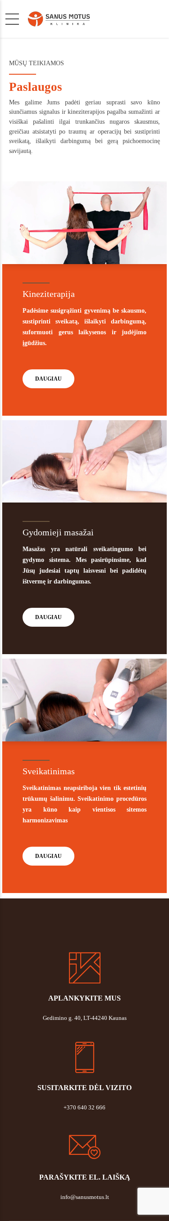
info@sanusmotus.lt (84, 1197)
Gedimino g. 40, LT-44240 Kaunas (85, 1018)
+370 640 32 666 (84, 1107)
